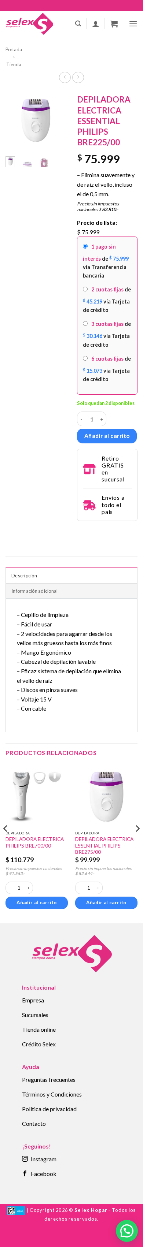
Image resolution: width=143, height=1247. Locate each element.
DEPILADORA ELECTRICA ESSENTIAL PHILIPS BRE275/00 (104, 845)
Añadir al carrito (107, 435)
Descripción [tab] (24, 575)
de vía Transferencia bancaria (106, 261)
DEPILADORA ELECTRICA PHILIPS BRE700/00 (35, 842)
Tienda (13, 64)
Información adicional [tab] (34, 591)
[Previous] (15, 122)
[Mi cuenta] (95, 24)
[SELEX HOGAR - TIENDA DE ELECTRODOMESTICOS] (29, 23)
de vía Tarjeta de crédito (107, 299)
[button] (78, 23)
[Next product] (64, 77)
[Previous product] (78, 77)
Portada (14, 49)
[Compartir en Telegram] (81, 530)
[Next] (55, 122)
